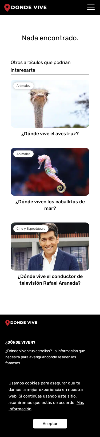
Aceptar (50, 423)
